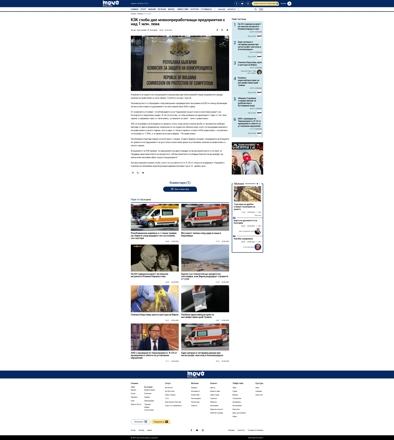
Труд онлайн (141, 30)
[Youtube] (242, 3)
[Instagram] (248, 3)
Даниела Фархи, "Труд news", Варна (248, 72)
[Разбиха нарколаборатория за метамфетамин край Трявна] (205, 298)
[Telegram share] (227, 30)
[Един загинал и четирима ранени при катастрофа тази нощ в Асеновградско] (205, 337)
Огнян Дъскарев (248, 247)
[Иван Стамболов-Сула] (258, 231)
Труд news (257, 215)
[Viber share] (222, 30)
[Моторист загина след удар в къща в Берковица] (205, 217)
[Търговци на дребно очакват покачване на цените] (247, 193)
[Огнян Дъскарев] (258, 247)
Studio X (260, 438)
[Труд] (195, 374)
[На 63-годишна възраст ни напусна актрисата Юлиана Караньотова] (155, 258)
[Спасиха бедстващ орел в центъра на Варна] (155, 298)
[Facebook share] (217, 30)
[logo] (111, 4)
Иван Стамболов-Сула (246, 231)
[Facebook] (236, 3)
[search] (256, 9)
